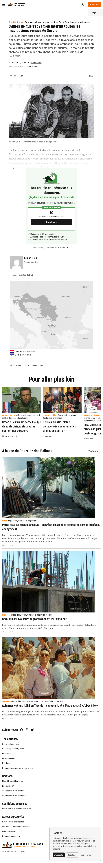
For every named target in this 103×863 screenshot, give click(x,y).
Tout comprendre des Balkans (24, 847)
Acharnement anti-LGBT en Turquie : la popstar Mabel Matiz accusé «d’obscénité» (50, 705)
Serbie (20, 22)
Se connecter (64, 247)
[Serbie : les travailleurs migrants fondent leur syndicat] (48, 581)
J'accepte (58, 855)
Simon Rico (36, 62)
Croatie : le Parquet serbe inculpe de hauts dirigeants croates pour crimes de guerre (21, 426)
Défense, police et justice (37, 22)
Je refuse (72, 855)
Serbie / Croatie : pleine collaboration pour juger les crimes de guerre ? (59, 426)
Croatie (12, 22)
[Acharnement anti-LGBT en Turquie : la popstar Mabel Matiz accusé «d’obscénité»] (48, 668)
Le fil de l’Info (57, 22)
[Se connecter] (83, 4)
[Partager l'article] (21, 75)
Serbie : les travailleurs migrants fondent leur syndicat (34, 619)
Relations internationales (77, 22)
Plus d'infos (85, 855)
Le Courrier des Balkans (19, 4)
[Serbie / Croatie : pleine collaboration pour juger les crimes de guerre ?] (62, 400)
